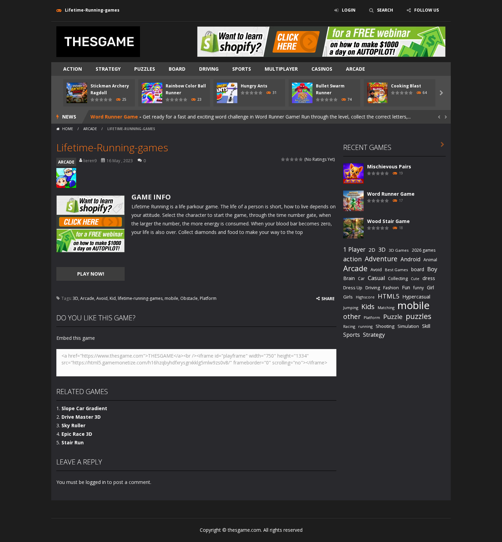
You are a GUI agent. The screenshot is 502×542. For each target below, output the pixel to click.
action (352, 259)
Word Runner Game (114, 116)
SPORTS (241, 69)
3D (75, 298)
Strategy (108, 69)
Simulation (408, 326)
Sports (351, 334)
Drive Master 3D (81, 417)
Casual (376, 278)
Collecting (398, 278)
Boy (432, 269)
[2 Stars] (287, 159)
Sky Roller (73, 425)
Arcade (87, 298)
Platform (208, 298)
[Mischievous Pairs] (353, 173)
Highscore (365, 297)
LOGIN (348, 10)
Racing (349, 326)
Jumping (350, 307)
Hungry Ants (254, 86)
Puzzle (393, 316)
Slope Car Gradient (84, 408)
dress (428, 278)
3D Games (399, 250)
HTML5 (388, 296)
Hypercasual (416, 296)
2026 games (423, 250)
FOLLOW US (426, 10)
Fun (406, 287)
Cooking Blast (406, 86)
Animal (430, 260)
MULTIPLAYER (281, 69)
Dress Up (352, 287)
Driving (372, 287)
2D (371, 249)
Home (67, 128)
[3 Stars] (292, 159)
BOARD (177, 69)
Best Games (396, 269)
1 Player (354, 249)
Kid (113, 298)
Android (410, 259)
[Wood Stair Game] (353, 227)
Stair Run (72, 442)
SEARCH (385, 10)
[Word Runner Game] (353, 200)
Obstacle (189, 298)
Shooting (385, 326)
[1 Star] (283, 159)
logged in (96, 482)
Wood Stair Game (388, 221)
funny (418, 287)
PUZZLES (144, 69)
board (417, 269)
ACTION (72, 69)
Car (361, 278)
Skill (426, 326)
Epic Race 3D (76, 434)
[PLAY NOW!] (77, 92)
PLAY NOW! (90, 273)
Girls (348, 297)
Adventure (381, 258)
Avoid (102, 298)
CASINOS (321, 69)
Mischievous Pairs (389, 166)
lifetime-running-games (140, 298)
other (352, 316)
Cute (415, 278)
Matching (386, 307)
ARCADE (355, 69)
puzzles (418, 316)
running (365, 326)
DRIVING (209, 69)
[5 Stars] (301, 159)
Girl (430, 287)
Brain (349, 278)
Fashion (391, 288)
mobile (171, 298)
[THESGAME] (98, 41)
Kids (368, 306)
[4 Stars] (296, 159)
